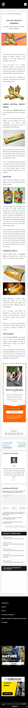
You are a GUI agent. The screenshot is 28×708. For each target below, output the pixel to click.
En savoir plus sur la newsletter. (11, 418)
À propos (3, 606)
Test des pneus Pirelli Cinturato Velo (14, 538)
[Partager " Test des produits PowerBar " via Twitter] (9, 433)
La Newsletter (5, 603)
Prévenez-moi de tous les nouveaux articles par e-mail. (12, 522)
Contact (3, 610)
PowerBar (5, 67)
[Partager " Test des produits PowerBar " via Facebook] (6, 433)
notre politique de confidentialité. (15, 417)
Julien (4, 537)
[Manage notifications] (3, 704)
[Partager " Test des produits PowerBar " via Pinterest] (15, 433)
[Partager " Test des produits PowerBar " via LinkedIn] (18, 433)
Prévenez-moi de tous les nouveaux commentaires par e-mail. (12, 518)
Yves (10, 26)
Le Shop (3, 622)
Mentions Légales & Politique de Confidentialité (13, 618)
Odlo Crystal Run (19, 208)
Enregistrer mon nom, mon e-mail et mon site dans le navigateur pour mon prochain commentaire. (13, 513)
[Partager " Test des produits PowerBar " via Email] (21, 433)
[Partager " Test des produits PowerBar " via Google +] (12, 433)
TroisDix (23, 704)
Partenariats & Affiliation (7, 614)
